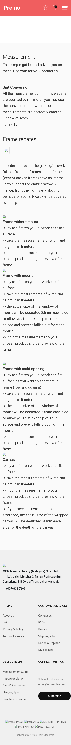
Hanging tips (11, 692)
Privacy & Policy (13, 629)
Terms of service (13, 636)
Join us (7, 622)
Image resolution (13, 678)
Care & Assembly (14, 685)
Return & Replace (49, 643)
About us (8, 615)
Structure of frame (14, 699)
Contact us (45, 615)
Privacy (43, 629)
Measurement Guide (15, 672)
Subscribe (54, 696)
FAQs (41, 622)
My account (45, 650)
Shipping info (46, 636)
